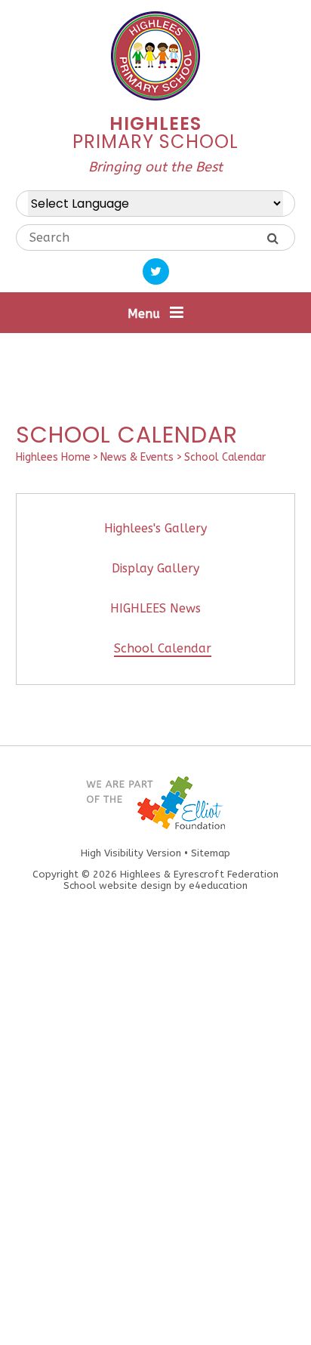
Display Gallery (155, 568)
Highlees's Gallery (155, 528)
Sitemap (210, 853)
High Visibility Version (131, 853)
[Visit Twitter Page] (156, 271)
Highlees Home (53, 457)
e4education (218, 885)
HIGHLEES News (155, 608)
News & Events (137, 457)
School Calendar (225, 457)
